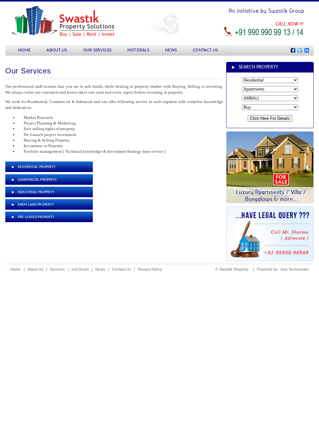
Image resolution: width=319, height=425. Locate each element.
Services (57, 269)
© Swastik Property (233, 269)
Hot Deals (80, 269)
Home (15, 269)
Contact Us (121, 269)
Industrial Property (36, 192)
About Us (35, 269)
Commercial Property (37, 180)
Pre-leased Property (36, 217)
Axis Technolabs (294, 269)
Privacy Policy (150, 269)
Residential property (37, 167)
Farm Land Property (36, 205)
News (100, 269)
